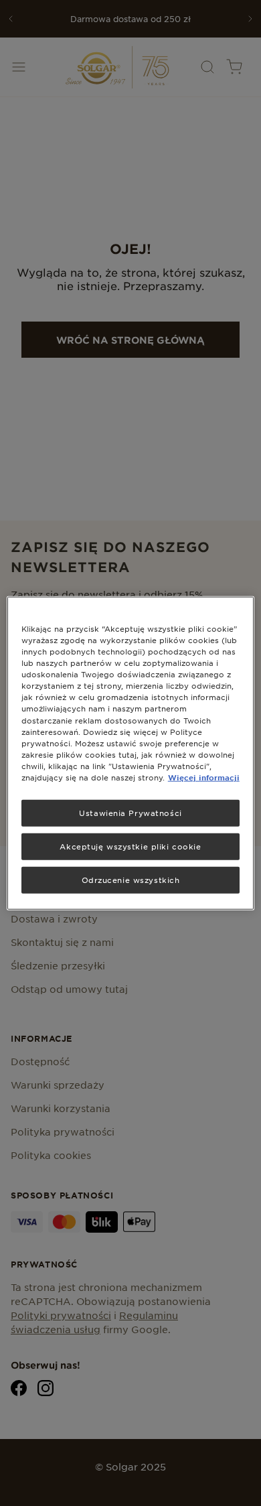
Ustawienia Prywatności (130, 812)
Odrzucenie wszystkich (131, 879)
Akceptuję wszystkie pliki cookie (130, 845)
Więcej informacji (204, 776)
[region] (131, 753)
